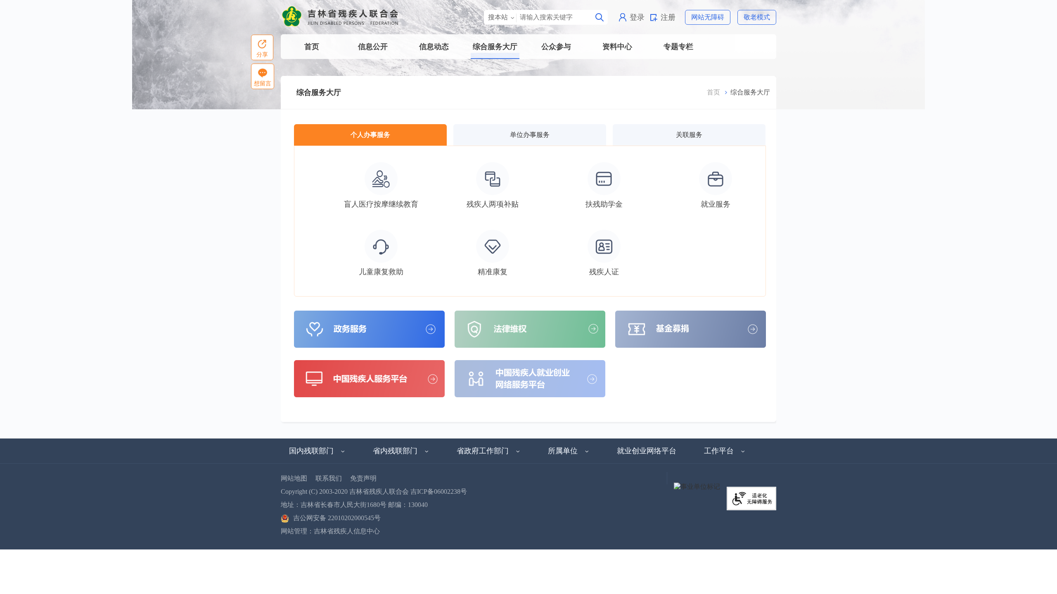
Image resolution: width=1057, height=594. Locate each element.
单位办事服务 (530, 134)
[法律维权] (530, 328)
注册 (668, 17)
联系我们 (328, 478)
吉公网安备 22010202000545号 (337, 517)
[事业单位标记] (697, 486)
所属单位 (563, 451)
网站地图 (294, 478)
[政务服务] (369, 328)
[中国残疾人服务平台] (369, 378)
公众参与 (556, 46)
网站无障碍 (707, 17)
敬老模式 (757, 17)
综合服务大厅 (495, 46)
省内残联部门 (395, 451)
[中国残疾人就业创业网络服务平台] (530, 378)
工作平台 (719, 451)
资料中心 (617, 46)
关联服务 (689, 134)
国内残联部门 (311, 451)
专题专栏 (678, 46)
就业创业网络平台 (646, 451)
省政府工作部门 (483, 451)
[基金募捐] (690, 328)
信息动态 (434, 46)
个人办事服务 (370, 134)
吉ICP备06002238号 (438, 491)
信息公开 (373, 46)
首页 (311, 46)
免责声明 (363, 478)
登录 (637, 17)
